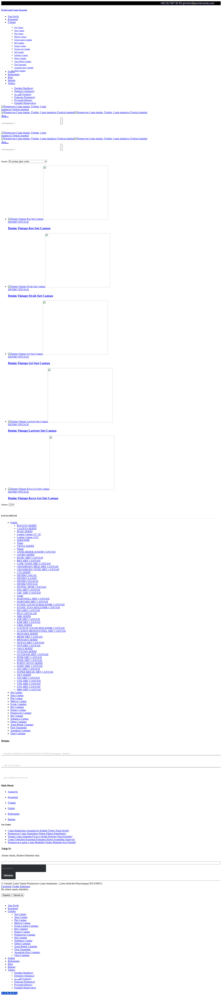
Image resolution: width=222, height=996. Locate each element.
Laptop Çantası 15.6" (28, 537)
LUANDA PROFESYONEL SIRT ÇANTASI (41, 631)
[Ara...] (61, 121)
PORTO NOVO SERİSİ (30, 663)
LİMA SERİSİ (24, 625)
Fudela (13, 522)
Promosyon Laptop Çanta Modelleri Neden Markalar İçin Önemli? (42, 842)
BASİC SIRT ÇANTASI (30, 557)
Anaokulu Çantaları (20, 730)
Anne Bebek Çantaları (22, 61)
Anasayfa (13, 791)
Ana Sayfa (13, 16)
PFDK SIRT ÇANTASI (29, 660)
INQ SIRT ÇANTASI (28, 610)
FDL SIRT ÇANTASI (28, 590)
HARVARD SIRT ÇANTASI (32, 601)
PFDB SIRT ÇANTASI (29, 657)
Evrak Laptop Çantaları (23, 40)
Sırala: (4, 161)
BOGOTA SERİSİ (26, 525)
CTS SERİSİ (23, 572)
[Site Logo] (25, 109)
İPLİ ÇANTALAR (27, 613)
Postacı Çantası (20, 46)
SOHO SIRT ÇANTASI (29, 666)
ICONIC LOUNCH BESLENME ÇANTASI (41, 604)
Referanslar (14, 74)
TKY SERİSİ (24, 674)
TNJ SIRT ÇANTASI (28, 677)
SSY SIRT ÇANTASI (28, 669)
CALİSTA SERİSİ (26, 528)
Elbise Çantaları (20, 58)
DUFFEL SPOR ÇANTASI (31, 587)
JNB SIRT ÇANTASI (28, 619)
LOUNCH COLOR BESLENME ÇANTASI (41, 628)
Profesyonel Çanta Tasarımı (14, 10)
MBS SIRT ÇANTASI (29, 689)
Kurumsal (13, 19)
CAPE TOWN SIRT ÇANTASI (34, 563)
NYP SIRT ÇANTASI (28, 645)
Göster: (5, 504)
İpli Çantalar (19, 52)
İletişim (11, 80)
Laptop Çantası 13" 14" (29, 534)
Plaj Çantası (18, 34)
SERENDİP (23, 540)
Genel (20, 595)
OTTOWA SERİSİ (27, 651)
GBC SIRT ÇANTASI (29, 592)
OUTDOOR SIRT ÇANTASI (32, 654)
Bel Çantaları (19, 43)
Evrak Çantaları (18, 704)
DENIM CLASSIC (27, 578)
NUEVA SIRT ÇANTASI (30, 642)
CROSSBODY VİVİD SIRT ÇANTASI (38, 569)
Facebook (6, 886)
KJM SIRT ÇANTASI (28, 622)
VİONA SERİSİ (25, 546)
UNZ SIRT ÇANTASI (29, 680)
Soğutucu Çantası (21, 55)
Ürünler (12, 22)
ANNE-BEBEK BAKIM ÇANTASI (36, 551)
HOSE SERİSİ (25, 531)
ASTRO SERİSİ (25, 554)
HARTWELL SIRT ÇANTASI (33, 598)
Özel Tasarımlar (20, 64)
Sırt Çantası (18, 27)
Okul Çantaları (20, 71)
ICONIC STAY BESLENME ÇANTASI (38, 607)
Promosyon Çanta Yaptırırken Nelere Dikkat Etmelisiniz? (37, 833)
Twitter (15, 886)
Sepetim (6, 895)
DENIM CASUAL (27, 575)
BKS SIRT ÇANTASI (28, 560)
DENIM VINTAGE (18, 221)
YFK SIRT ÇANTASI (28, 683)
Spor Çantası (19, 30)
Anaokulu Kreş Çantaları (23, 68)
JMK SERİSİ (24, 616)
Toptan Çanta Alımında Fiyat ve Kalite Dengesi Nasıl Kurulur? (40, 836)
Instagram (25, 886)
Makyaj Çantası (20, 37)
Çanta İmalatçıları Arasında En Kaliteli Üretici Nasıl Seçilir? (38, 830)
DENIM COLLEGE (27, 581)
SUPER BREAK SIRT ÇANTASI (35, 672)
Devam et (18, 895)
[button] (5, 115)
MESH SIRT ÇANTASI (29, 636)
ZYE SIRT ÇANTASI (28, 686)
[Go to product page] (114, 193)
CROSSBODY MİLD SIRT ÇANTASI (37, 566)
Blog (10, 77)
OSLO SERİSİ (25, 648)
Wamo (20, 549)
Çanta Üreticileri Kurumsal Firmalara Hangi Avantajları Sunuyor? (41, 839)
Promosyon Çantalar (22, 49)
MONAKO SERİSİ (27, 639)
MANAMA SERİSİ (27, 633)
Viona (20, 543)
